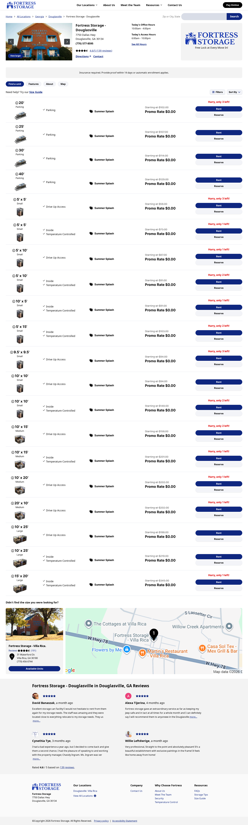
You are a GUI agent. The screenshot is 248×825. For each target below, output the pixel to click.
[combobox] (203, 16)
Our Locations (86, 5)
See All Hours (139, 44)
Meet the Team (130, 5)
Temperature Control (166, 802)
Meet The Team (163, 794)
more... (36, 720)
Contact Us (175, 5)
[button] (12, 656)
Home (9, 16)
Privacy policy (101, 820)
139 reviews (67, 767)
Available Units (34, 668)
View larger (15, 56)
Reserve (219, 114)
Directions (82, 56)
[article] (34, 641)
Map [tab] (63, 84)
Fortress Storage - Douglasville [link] (83, 16)
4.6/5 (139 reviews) (101, 50)
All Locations (24, 16)
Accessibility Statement (124, 820)
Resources (152, 5)
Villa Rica (92, 791)
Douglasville (55, 16)
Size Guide (35, 92)
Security (159, 798)
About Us (109, 5)
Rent (218, 108)
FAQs (197, 791)
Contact (98, 56)
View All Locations (84, 795)
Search (234, 16)
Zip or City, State (171, 16)
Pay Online (232, 5)
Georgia (39, 16)
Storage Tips (201, 794)
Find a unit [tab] (15, 84)
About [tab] (49, 84)
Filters (219, 92)
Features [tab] (34, 84)
